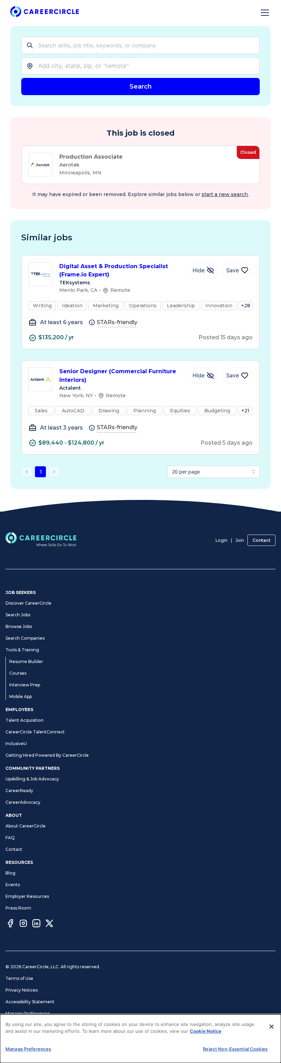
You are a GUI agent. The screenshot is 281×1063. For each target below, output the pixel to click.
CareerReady (19, 790)
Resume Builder (26, 661)
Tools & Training (22, 649)
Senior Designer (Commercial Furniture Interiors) (117, 375)
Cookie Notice (205, 1031)
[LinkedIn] (36, 924)
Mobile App (20, 696)
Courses (17, 673)
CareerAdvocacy (22, 802)
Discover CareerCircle (28, 603)
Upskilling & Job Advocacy (32, 778)
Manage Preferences (27, 1013)
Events (12, 884)
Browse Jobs (18, 626)
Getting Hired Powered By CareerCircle (47, 755)
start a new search (224, 194)
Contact (261, 540)
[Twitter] (49, 924)
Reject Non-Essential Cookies (235, 1049)
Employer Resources (27, 896)
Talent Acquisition (24, 720)
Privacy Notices (21, 990)
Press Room (18, 908)
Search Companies (25, 638)
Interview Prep (24, 684)
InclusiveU (16, 743)
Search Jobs (17, 614)
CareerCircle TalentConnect (35, 731)
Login (222, 540)
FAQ (10, 837)
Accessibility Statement (29, 1001)
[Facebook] (10, 924)
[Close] (271, 1027)
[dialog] (140, 1038)
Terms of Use (19, 978)
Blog (10, 873)
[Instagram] (23, 924)
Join (239, 540)
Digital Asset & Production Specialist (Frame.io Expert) (113, 270)
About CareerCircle (25, 825)
